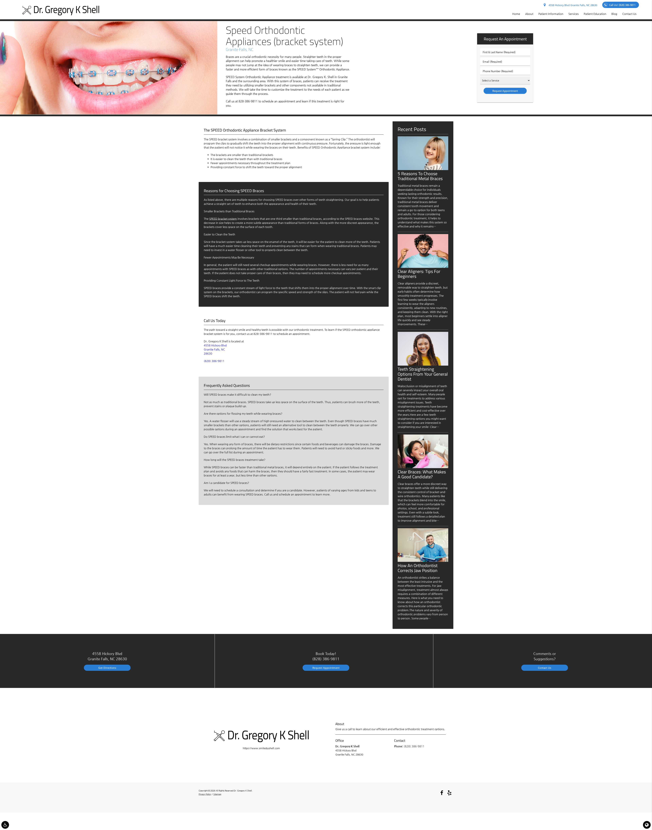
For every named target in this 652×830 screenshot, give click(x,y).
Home (516, 13)
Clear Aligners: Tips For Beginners (419, 274)
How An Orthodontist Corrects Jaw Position (418, 568)
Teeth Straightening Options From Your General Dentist (423, 374)
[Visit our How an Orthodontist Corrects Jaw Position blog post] (423, 560)
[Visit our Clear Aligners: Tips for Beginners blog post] (423, 266)
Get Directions (107, 667)
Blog (614, 13)
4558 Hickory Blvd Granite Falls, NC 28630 (572, 5)
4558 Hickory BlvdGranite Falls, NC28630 (215, 349)
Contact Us (629, 13)
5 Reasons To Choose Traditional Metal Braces (420, 176)
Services (573, 13)
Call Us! (622, 5)
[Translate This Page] (647, 825)
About (529, 13)
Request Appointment (326, 667)
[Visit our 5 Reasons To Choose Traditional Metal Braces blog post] (423, 169)
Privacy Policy (205, 794)
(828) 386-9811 (214, 361)
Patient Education (595, 13)
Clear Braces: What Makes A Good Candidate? (422, 474)
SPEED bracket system (223, 218)
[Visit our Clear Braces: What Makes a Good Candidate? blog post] (423, 467)
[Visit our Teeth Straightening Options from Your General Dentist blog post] (423, 364)
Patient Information (550, 13)
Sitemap (217, 794)
